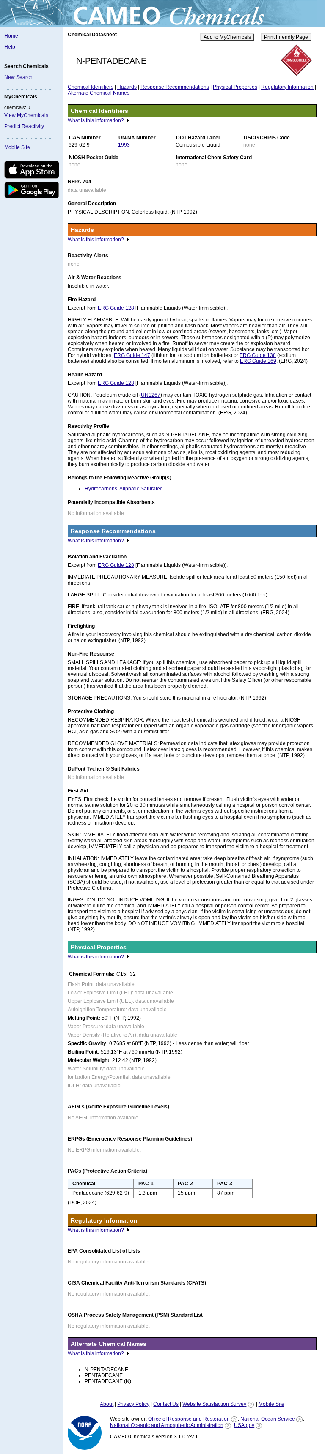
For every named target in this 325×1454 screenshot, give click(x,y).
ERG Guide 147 (132, 355)
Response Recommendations (174, 87)
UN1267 (150, 395)
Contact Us (166, 1404)
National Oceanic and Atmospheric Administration (166, 1425)
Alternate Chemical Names (98, 93)
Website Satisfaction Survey (214, 1404)
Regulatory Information (287, 87)
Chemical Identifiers (90, 87)
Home (11, 36)
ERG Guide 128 (116, 308)
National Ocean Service (267, 1419)
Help (9, 47)
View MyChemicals (26, 115)
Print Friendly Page (286, 37)
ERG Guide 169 (258, 361)
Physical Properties (235, 87)
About (106, 1404)
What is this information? (96, 120)
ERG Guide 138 (258, 355)
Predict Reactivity (24, 126)
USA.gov (244, 1425)
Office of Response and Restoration (189, 1419)
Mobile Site (17, 147)
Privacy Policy (133, 1404)
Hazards (127, 87)
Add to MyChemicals (227, 37)
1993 (124, 145)
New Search (18, 77)
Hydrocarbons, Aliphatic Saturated (124, 489)
